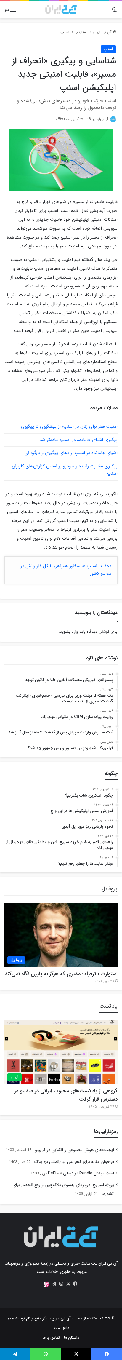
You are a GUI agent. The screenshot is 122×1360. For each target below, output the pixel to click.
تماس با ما (51, 1337)
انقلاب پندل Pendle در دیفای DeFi (81, 1173)
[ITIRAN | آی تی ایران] (60, 9)
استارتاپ (81, 32)
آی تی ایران (103, 32)
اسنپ (64, 32)
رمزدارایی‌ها (106, 1131)
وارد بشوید (69, 631)
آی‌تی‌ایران (100, 119)
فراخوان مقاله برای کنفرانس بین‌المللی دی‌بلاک (74, 1161)
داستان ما (71, 1337)
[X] (68, 1283)
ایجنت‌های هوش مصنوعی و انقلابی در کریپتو (74, 1150)
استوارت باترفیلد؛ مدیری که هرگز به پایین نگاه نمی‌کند (61, 974)
